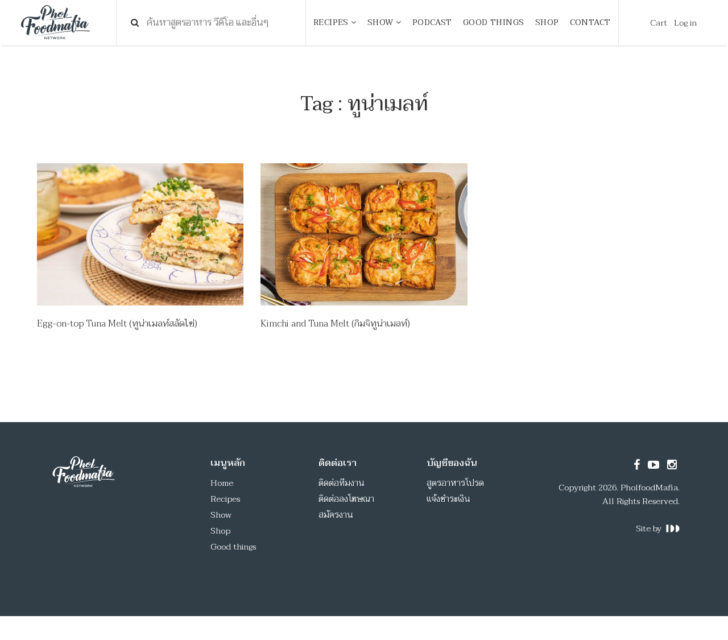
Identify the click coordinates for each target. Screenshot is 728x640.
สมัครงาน (335, 514)
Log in (685, 22)
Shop (220, 530)
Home (221, 483)
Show (220, 514)
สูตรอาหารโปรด (455, 483)
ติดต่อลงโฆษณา (346, 499)
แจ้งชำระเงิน (448, 499)
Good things (233, 546)
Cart (658, 22)
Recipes (225, 499)
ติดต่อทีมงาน (341, 483)
